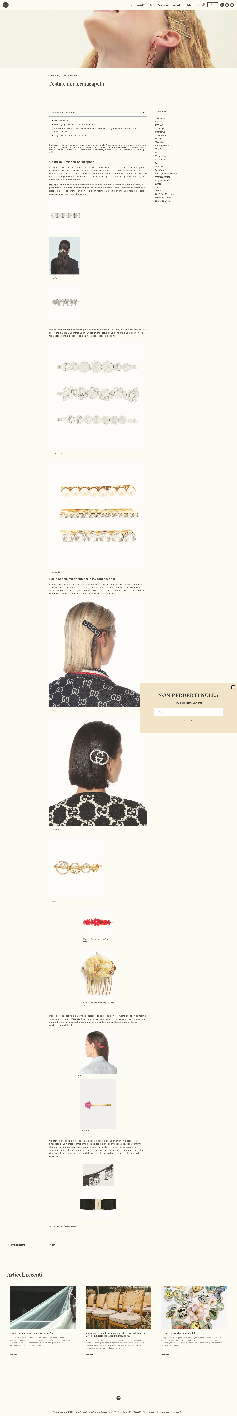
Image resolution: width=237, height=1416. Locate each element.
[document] (118, 708)
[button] (233, 687)
